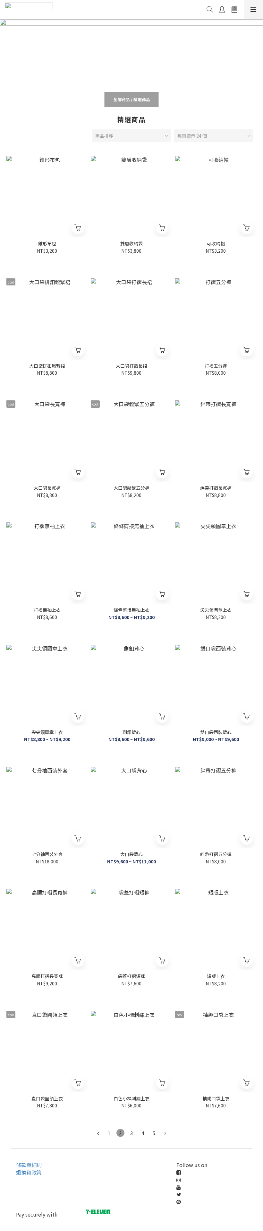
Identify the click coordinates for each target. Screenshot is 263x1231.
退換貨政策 (29, 1172)
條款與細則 (29, 1165)
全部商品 (121, 99)
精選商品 (141, 99)
